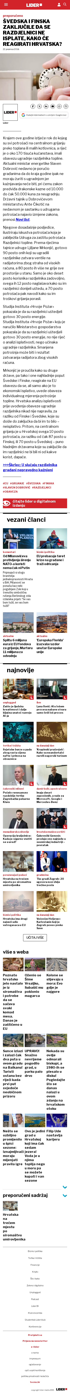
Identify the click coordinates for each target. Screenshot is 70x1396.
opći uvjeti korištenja (35, 1370)
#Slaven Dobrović (16, 487)
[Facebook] (33, 106)
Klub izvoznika (35, 1313)
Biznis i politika (35, 1251)
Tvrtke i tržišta (35, 1258)
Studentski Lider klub (35, 1319)
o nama (35, 1352)
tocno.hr (35, 1382)
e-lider (35, 1346)
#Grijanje (17, 483)
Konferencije (35, 1326)
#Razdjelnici (41, 487)
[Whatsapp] (59, 106)
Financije (35, 1265)
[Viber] (66, 106)
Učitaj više (35, 937)
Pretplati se (35, 1335)
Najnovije (20, 670)
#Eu (5, 483)
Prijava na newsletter (35, 1341)
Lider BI (35, 1306)
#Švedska (33, 483)
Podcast (35, 1299)
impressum (35, 1358)
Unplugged (35, 1292)
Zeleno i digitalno (35, 1285)
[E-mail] (52, 106)
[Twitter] (39, 106)
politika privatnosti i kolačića (35, 1376)
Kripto (35, 1271)
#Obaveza (10, 491)
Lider (5, 123)
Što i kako (35, 1278)
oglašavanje (35, 1364)
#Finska (48, 483)
